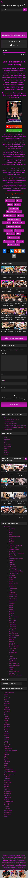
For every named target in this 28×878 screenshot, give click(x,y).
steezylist (6, 799)
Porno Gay (12, 618)
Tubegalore (7, 718)
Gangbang (12, 575)
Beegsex (6, 784)
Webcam (11, 667)
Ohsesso (11, 613)
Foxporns (6, 716)
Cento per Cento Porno (15, 545)
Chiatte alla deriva (9, 421)
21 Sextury (12, 528)
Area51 (6, 694)
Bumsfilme (7, 724)
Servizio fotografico (14, 645)
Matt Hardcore (13, 598)
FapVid (6, 731)
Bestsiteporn (7, 803)
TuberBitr (6, 746)
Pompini (11, 615)
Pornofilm (11, 630)
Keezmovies (12, 586)
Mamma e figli (13, 596)
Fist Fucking (9, 230)
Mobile (11, 605)
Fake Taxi (11, 562)
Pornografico (12, 631)
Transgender (12, 660)
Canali (11, 543)
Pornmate (6, 788)
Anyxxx (6, 763)
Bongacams (12, 540)
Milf (19, 233)
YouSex (6, 699)
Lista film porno (13, 594)
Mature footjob (13, 600)
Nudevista (11, 611)
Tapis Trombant (8, 429)
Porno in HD (12, 620)
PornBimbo (7, 730)
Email (3, 380)
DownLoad (19, 194)
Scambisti (11, 641)
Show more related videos (14, 338)
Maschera (11, 233)
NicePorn (6, 701)
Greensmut (7, 761)
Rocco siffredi (7, 444)
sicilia (5, 437)
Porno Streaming (10, 241)
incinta (6, 454)
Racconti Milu (12, 637)
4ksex (5, 756)
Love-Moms (7, 808)
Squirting (21, 241)
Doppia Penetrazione (14, 219)
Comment (3, 353)
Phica (5, 705)
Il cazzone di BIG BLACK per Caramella (15, 425)
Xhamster (11, 673)
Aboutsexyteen (8, 810)
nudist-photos (7, 812)
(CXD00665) (11, 201)
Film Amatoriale (13, 568)
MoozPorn (7, 776)
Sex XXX (11, 650)
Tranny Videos (13, 658)
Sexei (5, 713)
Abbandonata (7, 446)
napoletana (7, 439)
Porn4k (6, 696)
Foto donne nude (13, 573)
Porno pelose (12, 626)
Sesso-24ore (12, 648)
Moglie (11, 607)
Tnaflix (11, 656)
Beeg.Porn (7, 703)
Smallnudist (7, 814)
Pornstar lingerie (13, 633)
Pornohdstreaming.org (10, 771)
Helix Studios (12, 577)
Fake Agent (12, 560)
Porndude (6, 805)
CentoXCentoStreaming (10, 750)
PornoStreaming (9, 151)
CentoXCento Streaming (14, 211)
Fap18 (5, 765)
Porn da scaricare (14, 616)
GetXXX (6, 752)
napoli (5, 450)
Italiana (11, 581)
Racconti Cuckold (14, 635)
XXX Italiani (7, 526)
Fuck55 (6, 743)
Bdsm (10, 204)
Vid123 (6, 741)
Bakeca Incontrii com (14, 536)
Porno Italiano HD (14, 237)
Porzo (5, 722)
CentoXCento (14, 208)
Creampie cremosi (14, 549)
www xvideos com (14, 671)
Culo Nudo (12, 551)
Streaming (9, 194)
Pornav (6, 728)
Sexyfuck (6, 737)
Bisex (18, 204)
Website (3, 387)
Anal (20, 201)
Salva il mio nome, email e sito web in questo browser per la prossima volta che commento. (13, 399)
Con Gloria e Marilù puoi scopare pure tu (15, 427)
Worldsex (11, 669)
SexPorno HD (13, 652)
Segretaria (12, 643)
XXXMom (6, 733)
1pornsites (7, 778)
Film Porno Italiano (19, 222)
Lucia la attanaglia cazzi (10, 423)
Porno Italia (12, 622)
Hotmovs (6, 739)
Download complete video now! (15, 35)
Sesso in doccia (13, 646)
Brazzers (11, 541)
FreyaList (6, 707)
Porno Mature (12, 624)
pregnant (6, 452)
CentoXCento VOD (10, 215)
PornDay (6, 735)
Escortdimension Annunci (16, 558)
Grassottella (20, 230)
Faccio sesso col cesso (10, 418)
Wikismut (6, 754)
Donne (11, 556)
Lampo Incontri (13, 588)
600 (5, 441)
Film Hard (7, 222)
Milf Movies (12, 603)
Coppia (21, 215)
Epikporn (6, 806)
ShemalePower (8, 745)
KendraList (7, 709)
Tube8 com (12, 662)
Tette (10, 654)
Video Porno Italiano (14, 665)
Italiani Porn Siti (13, 583)
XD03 (5, 773)
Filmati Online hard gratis (16, 571)
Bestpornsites (7, 782)
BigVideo (6, 786)
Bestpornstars (8, 791)
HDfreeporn (7, 711)
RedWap (6, 758)
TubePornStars (8, 748)
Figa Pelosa (12, 566)
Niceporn (6, 767)
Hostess (11, 579)
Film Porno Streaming (14, 226)
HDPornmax (7, 793)
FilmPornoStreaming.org (10, 5)
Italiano (11, 585)
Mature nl (11, 601)
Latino (10, 590)
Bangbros (11, 538)
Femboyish (12, 564)
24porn (6, 760)
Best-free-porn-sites (9, 775)
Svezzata (6, 448)
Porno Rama (12, 628)
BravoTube (7, 726)
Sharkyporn (7, 780)
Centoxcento (7, 443)
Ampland (11, 532)
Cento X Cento (13, 547)
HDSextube (7, 790)
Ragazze (11, 639)
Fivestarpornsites (8, 801)
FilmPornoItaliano (7, 164)
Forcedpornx (7, 797)
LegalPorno (12, 592)
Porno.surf (7, 698)
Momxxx (11, 609)
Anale (10, 534)
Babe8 (6, 715)
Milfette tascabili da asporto (11, 419)
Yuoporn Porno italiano (15, 675)
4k (9, 530)
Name (3, 374)
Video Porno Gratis (14, 244)
